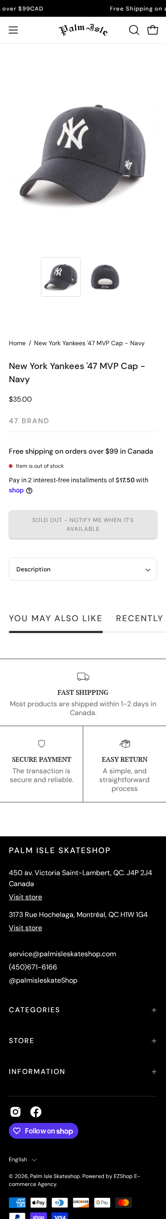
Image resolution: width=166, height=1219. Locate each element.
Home (17, 343)
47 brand (29, 420)
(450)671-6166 (33, 967)
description (33, 569)
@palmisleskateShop (43, 980)
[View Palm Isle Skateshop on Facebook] (35, 1111)
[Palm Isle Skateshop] (83, 30)
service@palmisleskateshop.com (62, 953)
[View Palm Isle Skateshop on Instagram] (15, 1111)
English (18, 1159)
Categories (34, 1009)
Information (37, 1071)
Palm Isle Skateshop (55, 1176)
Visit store (25, 897)
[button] (133, 30)
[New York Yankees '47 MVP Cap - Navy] (61, 277)
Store (22, 1040)
